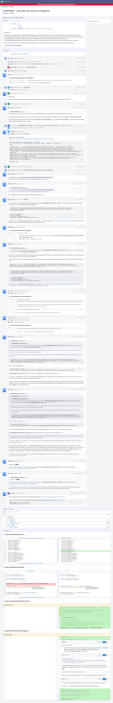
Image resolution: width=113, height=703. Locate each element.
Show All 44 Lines (30, 597)
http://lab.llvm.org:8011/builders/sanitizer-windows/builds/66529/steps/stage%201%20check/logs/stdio (31, 139)
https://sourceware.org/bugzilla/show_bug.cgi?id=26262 (63, 220)
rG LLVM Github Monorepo (23, 53)
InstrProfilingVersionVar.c (14, 523)
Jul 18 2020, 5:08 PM (80, 227)
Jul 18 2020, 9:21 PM (78, 389)
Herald (11, 61)
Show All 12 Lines (31, 571)
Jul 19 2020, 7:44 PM (78, 461)
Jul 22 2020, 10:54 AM (78, 493)
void (20, 25)
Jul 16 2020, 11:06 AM (80, 67)
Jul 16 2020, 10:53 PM (78, 183)
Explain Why (69, 125)
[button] (104, 642)
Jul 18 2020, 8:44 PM (78, 244)
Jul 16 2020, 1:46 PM (80, 87)
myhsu (9, 17)
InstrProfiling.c (12, 521)
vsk (20, 24)
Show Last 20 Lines (39, 563)
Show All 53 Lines (31, 538)
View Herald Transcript (36, 61)
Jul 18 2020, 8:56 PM (80, 317)
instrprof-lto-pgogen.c (13, 527)
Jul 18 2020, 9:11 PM (78, 336)
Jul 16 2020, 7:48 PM (80, 170)
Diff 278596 (27, 87)
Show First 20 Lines (23, 538)
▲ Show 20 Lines (22, 563)
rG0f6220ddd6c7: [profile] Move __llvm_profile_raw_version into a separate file (34, 28)
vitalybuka (12, 131)
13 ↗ (12, 82)
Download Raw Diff (95, 21)
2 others (47, 63)
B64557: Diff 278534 (31, 67)
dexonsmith (34, 63)
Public (12, 13)
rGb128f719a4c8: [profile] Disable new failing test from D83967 (38, 170)
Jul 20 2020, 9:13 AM (78, 473)
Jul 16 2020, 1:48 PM (78, 93)
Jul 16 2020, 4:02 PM (80, 125)
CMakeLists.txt (12, 520)
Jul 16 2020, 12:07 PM (80, 74)
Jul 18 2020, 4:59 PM (78, 199)
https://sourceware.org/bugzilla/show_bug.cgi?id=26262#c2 (22, 468)
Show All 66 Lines (30, 563)
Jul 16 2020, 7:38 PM (78, 131)
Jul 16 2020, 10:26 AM (80, 58)
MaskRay (12, 199)
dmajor (12, 70)
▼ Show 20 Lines (39, 538)
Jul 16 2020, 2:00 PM (78, 107)
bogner (20, 27)
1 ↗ (11, 80)
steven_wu (40, 63)
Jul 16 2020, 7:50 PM (78, 174)
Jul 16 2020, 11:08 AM (80, 70)
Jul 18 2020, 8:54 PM (80, 291)
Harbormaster (13, 67)
